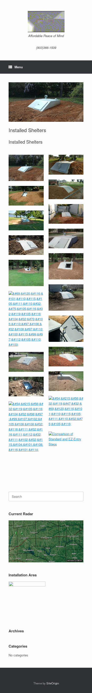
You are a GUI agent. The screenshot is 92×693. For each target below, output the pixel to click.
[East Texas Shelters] (46, 21)
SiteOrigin (52, 683)
